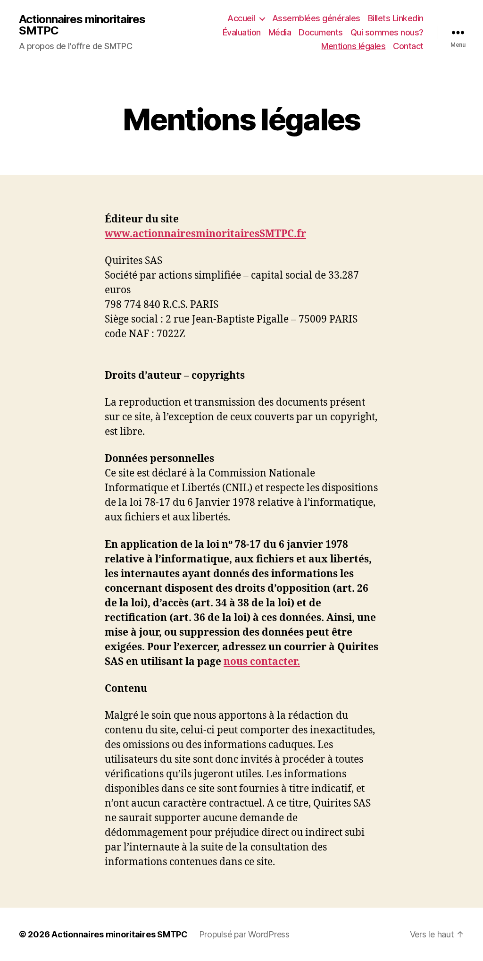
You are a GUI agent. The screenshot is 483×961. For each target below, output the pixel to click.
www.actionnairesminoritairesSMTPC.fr (205, 234)
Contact (408, 46)
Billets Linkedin (396, 18)
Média (279, 32)
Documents (321, 32)
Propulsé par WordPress (244, 934)
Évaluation (242, 32)
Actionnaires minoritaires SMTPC (82, 25)
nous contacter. (262, 661)
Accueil (241, 18)
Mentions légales (353, 46)
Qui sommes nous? (387, 32)
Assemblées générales (316, 18)
